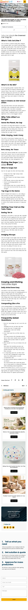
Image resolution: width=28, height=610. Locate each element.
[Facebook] (5, 527)
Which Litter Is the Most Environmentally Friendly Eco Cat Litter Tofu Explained (14, 408)
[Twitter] (7, 527)
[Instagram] (10, 527)
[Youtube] (13, 527)
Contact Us (14, 515)
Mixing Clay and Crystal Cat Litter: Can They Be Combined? (14, 467)
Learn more (14, 412)
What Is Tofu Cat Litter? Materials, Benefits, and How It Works (14, 432)
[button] (25, 27)
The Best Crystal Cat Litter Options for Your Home (14, 496)
